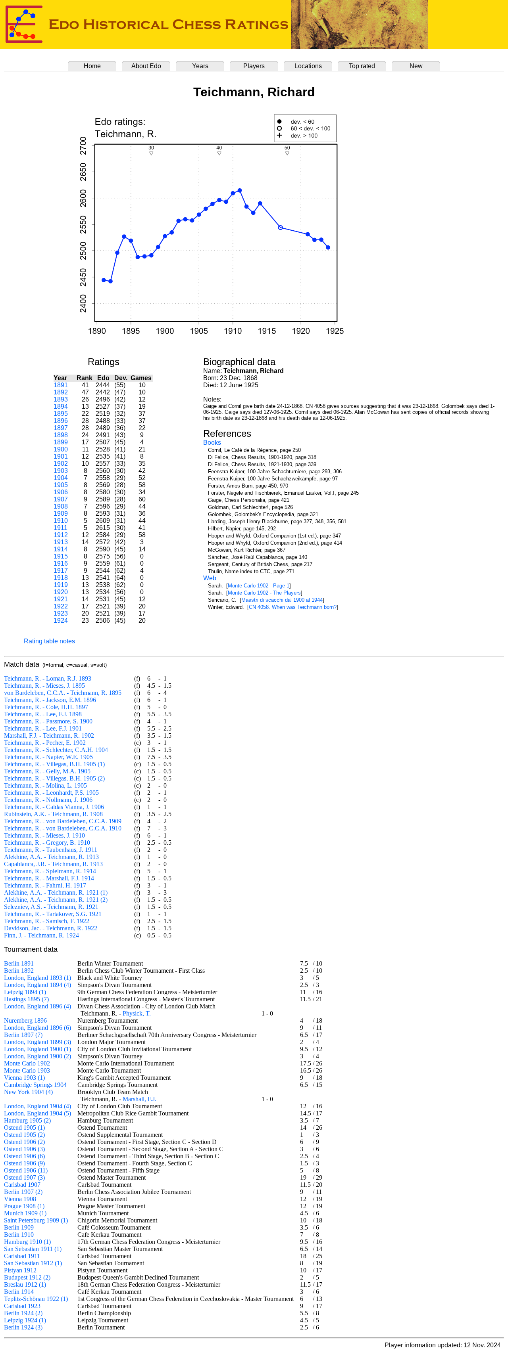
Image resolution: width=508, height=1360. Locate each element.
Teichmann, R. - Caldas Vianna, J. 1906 (54, 806)
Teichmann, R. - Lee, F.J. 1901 (43, 728)
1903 (61, 470)
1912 (61, 535)
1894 (61, 406)
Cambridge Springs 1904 (35, 1084)
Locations (308, 66)
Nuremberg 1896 (25, 1020)
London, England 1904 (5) (37, 1113)
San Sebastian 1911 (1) (33, 1248)
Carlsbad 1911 (22, 1256)
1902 (61, 463)
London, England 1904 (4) (37, 1106)
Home (92, 66)
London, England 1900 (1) (37, 1049)
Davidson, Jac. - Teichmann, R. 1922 (50, 928)
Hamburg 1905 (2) (27, 1120)
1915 (61, 556)
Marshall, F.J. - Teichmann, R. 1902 (49, 735)
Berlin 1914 (19, 1291)
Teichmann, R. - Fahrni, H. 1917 (45, 885)
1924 (61, 620)
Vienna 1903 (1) (24, 1077)
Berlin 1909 (19, 1227)
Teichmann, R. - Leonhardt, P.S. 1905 (51, 792)
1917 (61, 570)
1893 (61, 399)
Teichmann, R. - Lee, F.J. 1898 (43, 714)
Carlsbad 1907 (22, 1184)
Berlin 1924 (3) (23, 1327)
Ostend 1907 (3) (24, 1177)
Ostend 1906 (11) (26, 1170)
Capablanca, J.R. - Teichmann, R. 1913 (53, 864)
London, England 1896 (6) (37, 1027)
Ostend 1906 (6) (24, 1156)
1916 (61, 563)
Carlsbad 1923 (22, 1306)
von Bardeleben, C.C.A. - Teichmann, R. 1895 (62, 692)
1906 (61, 492)
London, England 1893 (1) (37, 977)
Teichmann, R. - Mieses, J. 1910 (44, 835)
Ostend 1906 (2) (24, 1141)
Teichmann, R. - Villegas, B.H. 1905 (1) (54, 764)
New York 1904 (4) (28, 1091)
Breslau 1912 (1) (25, 1284)
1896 (61, 420)
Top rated (362, 66)
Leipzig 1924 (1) (25, 1320)
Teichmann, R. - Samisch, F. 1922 (46, 921)
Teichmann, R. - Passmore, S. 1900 (48, 721)
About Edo (146, 66)
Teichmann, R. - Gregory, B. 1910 (47, 842)
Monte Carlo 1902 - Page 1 (258, 586)
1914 (61, 549)
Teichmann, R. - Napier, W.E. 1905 (48, 757)
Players (254, 66)
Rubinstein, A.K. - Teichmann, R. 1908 (53, 814)
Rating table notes (49, 641)
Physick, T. (137, 1013)
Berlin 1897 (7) (23, 1034)
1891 (61, 385)
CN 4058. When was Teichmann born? (293, 607)
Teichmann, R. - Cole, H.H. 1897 (46, 707)
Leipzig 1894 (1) (25, 992)
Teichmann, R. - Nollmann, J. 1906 (48, 799)
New (416, 66)
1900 (61, 449)
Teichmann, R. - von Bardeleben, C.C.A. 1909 (62, 821)
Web (209, 578)
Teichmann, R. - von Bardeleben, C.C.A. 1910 (62, 828)
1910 (61, 520)
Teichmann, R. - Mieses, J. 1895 (44, 685)
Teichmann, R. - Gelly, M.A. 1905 (47, 771)
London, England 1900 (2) (37, 1056)
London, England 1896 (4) (37, 1006)
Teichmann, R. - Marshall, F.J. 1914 (49, 878)
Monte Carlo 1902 (27, 1063)
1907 (61, 499)
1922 (61, 606)
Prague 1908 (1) (24, 1206)
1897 (61, 428)
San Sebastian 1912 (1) (33, 1263)
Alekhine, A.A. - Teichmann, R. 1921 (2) (56, 899)
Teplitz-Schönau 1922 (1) (36, 1298)
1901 (61, 456)
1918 (61, 577)
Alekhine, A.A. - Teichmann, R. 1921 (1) (56, 892)
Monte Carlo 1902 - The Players (264, 593)
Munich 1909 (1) (25, 1213)
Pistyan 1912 (20, 1270)
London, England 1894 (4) (37, 984)
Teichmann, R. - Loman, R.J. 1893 (47, 678)
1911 (60, 527)
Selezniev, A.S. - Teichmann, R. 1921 (51, 906)
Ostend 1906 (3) (24, 1149)
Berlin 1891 (19, 963)
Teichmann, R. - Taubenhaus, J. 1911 (50, 849)
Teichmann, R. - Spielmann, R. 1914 (50, 871)
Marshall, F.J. (139, 1099)
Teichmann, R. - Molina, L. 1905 (45, 785)
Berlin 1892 (19, 970)
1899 (61, 442)
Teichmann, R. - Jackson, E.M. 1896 (50, 699)
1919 (61, 584)
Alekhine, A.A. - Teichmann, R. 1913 (51, 856)
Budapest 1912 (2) (27, 1277)
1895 (61, 413)
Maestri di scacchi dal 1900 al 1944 (282, 600)
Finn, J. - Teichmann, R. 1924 (41, 935)
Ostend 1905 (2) (24, 1134)
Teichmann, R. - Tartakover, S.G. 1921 (53, 913)
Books (212, 442)
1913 (61, 542)
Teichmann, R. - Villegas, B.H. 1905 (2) (54, 778)
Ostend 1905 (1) (24, 1127)
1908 (61, 506)
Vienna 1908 (20, 1198)
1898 (61, 435)
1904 (61, 477)
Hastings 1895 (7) (26, 999)
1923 (61, 613)
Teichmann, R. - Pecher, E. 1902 (45, 742)
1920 (61, 592)
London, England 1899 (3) (37, 1042)
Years (200, 66)
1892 (61, 392)
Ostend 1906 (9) (24, 1163)
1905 (61, 485)
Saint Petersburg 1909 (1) (36, 1220)
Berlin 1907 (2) (23, 1191)
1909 (61, 513)
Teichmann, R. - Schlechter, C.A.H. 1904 (56, 749)
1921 (61, 599)
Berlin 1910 (19, 1234)
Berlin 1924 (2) (23, 1313)
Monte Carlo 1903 (27, 1070)
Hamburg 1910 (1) (27, 1241)
